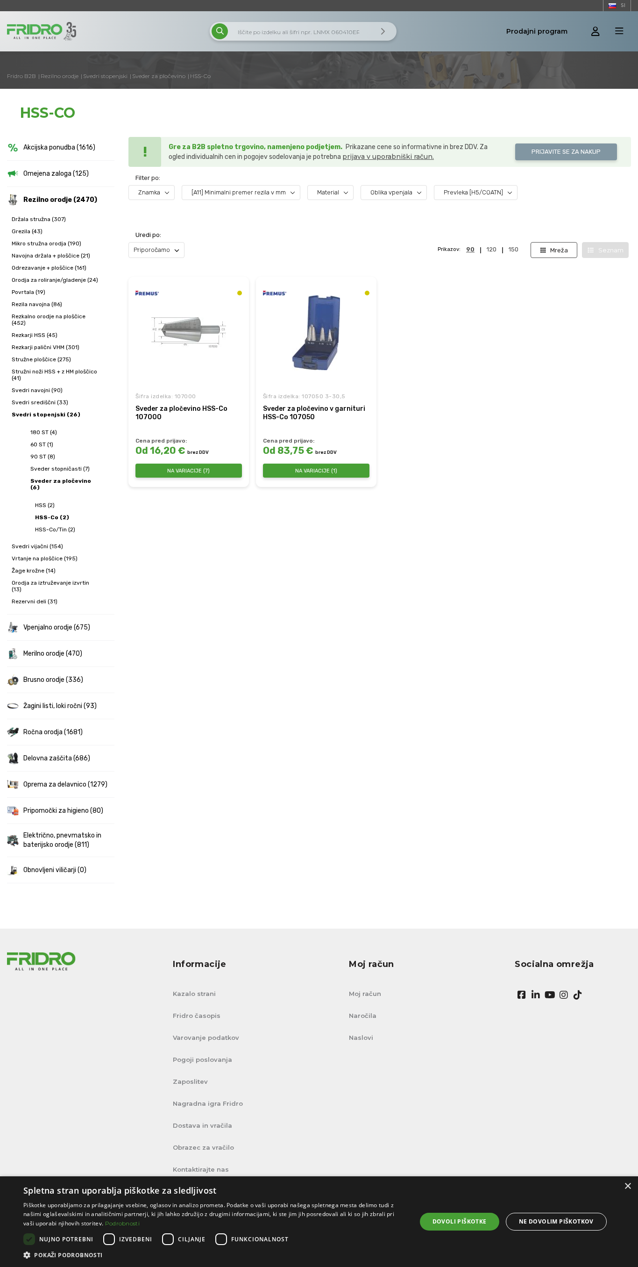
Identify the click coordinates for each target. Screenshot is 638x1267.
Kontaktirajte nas (201, 1169)
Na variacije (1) (316, 471)
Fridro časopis (196, 1015)
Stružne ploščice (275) (41, 359)
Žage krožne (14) (34, 570)
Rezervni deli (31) (34, 601)
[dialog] (319, 1221)
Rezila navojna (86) (37, 304)
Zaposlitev (190, 1081)
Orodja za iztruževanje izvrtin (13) (50, 586)
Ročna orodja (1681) (53, 732)
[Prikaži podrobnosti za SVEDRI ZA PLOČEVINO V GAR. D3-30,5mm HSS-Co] (316, 332)
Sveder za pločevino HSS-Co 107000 (181, 413)
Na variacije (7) (188, 471)
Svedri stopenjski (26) (46, 414)
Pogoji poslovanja (202, 1059)
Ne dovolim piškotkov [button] (556, 1221)
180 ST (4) (43, 432)
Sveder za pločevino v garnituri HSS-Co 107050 (314, 413)
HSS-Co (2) (52, 517)
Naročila (362, 1015)
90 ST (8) (42, 456)
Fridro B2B (21, 75)
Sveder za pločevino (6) (60, 484)
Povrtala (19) (28, 292)
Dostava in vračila (202, 1125)
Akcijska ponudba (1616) (59, 147)
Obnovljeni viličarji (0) (54, 870)
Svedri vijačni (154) (37, 546)
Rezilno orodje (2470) (60, 200)
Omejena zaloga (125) (56, 174)
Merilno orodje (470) (52, 654)
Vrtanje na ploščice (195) (45, 558)
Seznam (611, 250)
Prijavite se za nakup (566, 151)
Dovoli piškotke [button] (459, 1221)
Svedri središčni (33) (40, 402)
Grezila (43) (27, 231)
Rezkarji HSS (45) (34, 335)
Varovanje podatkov (206, 1037)
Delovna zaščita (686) (56, 758)
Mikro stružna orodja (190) (46, 243)
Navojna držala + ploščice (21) (51, 255)
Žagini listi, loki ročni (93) (60, 706)
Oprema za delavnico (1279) (65, 784)
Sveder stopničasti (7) (60, 468)
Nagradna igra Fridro (208, 1103)
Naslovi (361, 1037)
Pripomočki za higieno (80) (63, 811)
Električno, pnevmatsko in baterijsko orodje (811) (62, 840)
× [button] (627, 1186)
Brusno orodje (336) (53, 680)
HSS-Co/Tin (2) (55, 529)
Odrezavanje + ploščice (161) (49, 268)
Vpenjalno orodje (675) (56, 627)
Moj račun (365, 993)
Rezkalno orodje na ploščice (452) (48, 319)
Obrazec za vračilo (203, 1147)
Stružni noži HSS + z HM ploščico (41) (54, 374)
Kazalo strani (194, 993)
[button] (213, 1255)
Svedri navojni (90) (37, 390)
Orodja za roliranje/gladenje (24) (55, 280)
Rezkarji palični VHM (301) (45, 347)
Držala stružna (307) (39, 219)
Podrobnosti (122, 1223)
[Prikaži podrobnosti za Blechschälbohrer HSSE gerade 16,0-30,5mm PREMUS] (188, 332)
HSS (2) (45, 505)
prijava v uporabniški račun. (388, 156)
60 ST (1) (41, 444)
